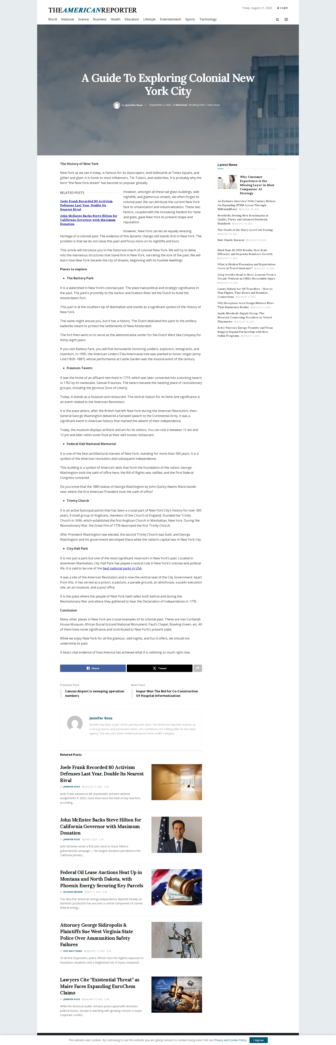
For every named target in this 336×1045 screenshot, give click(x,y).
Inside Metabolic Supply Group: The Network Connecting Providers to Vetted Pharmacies (245, 317)
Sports (190, 19)
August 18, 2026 (243, 223)
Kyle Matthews (72, 951)
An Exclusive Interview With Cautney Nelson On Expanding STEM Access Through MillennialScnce (246, 205)
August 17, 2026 (228, 258)
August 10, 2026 (245, 321)
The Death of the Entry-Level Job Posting (245, 230)
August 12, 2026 (93, 786)
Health (115, 19)
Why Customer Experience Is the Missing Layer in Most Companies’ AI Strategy (257, 185)
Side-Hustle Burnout (231, 240)
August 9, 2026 (251, 335)
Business (99, 19)
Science (83, 19)
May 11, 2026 (94, 891)
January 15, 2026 (93, 999)
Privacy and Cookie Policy (230, 1040)
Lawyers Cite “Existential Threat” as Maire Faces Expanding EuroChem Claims (99, 986)
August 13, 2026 (265, 268)
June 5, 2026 (90, 839)
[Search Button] (277, 19)
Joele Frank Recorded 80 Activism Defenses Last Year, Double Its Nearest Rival (86, 205)
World (52, 19)
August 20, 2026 (250, 209)
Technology (208, 19)
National (67, 19)
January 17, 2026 (95, 951)
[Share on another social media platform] (197, 668)
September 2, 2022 (160, 105)
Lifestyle (149, 19)
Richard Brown (73, 891)
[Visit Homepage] (93, 10)
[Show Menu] (286, 19)
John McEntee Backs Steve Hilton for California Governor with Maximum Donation (88, 220)
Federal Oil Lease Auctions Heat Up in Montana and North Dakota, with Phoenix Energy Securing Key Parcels (101, 878)
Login (283, 8)
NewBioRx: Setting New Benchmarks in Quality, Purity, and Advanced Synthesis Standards (243, 219)
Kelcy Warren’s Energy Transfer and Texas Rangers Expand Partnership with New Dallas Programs (245, 331)
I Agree (258, 1040)
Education (132, 19)
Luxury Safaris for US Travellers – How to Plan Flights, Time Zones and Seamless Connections (245, 293)
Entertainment (170, 19)
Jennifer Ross (134, 105)
